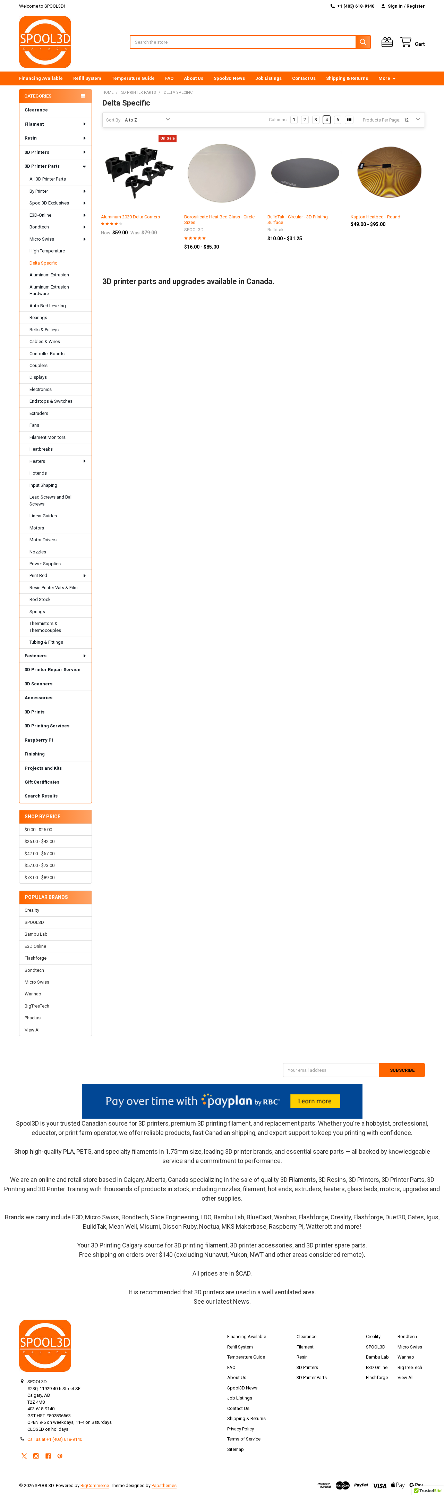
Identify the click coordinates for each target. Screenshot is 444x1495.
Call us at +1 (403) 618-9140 (54, 1439)
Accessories (38, 697)
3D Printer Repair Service (52, 669)
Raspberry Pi (39, 740)
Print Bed (38, 575)
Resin (31, 138)
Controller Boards (47, 353)
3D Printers (37, 152)
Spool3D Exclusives (49, 203)
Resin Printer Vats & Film (53, 587)
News (241, 1301)
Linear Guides (43, 515)
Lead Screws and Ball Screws (50, 500)
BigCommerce (94, 1485)
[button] (222, 1101)
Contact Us (304, 78)
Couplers (38, 365)
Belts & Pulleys (44, 329)
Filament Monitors (47, 437)
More (384, 78)
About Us (193, 78)
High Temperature (47, 250)
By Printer (38, 191)
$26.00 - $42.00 (39, 841)
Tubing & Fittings (46, 642)
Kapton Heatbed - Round (375, 216)
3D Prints (34, 712)
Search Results (41, 796)
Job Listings (268, 78)
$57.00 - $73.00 (39, 865)
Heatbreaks (41, 449)
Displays (38, 377)
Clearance (36, 109)
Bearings (38, 317)
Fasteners (35, 655)
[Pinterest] (60, 1456)
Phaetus (33, 1017)
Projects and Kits (43, 768)
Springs (37, 611)
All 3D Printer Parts (47, 179)
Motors (36, 528)
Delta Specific (43, 263)
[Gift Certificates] (388, 42)
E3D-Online (40, 215)
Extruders (38, 413)
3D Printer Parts (42, 166)
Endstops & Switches (50, 401)
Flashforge (35, 958)
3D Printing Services (47, 725)
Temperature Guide (133, 78)
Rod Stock (40, 599)
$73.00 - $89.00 (39, 877)
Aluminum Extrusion (49, 274)
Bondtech (39, 226)
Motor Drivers (43, 539)
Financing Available (41, 78)
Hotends (38, 473)
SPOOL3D (34, 922)
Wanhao (33, 993)
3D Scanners (38, 683)
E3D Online (35, 946)
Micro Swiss (41, 239)
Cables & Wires (44, 341)
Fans (34, 425)
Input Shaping (43, 485)
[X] (24, 1456)
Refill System (87, 78)
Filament (34, 124)
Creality (32, 910)
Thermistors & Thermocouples (45, 627)
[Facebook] (48, 1456)
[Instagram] (36, 1456)
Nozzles (37, 551)
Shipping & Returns (347, 78)
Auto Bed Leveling (47, 305)
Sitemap (235, 1449)
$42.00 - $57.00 (39, 853)
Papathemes (164, 1485)
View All (33, 1030)
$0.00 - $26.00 (38, 829)
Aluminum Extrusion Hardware (49, 290)
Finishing (35, 754)
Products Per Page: (381, 120)
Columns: (278, 119)
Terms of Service (244, 1439)
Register (416, 6)
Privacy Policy (240, 1428)
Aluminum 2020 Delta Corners (130, 216)
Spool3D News (229, 78)
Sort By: (113, 120)
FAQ (169, 78)
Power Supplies (45, 563)
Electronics (40, 389)
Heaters (37, 461)
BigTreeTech (37, 1006)
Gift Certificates (42, 782)
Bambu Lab (36, 934)
